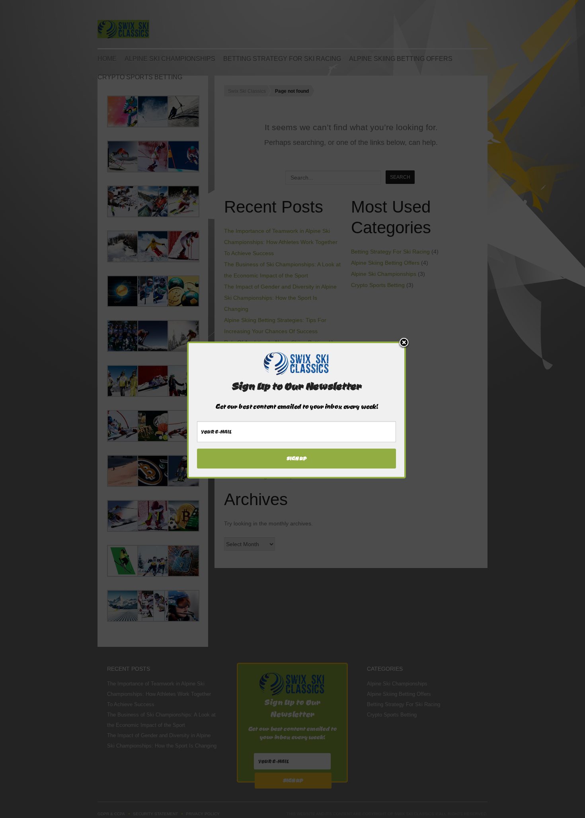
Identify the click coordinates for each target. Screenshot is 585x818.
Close (404, 343)
